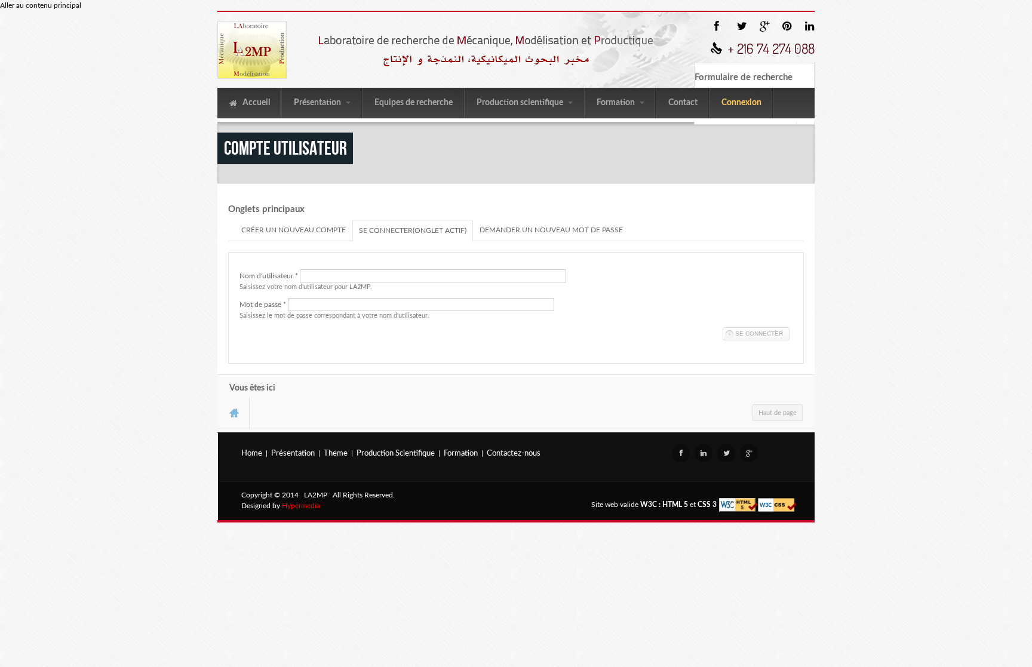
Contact (683, 103)
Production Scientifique (396, 453)
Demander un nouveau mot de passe (551, 229)
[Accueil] (252, 50)
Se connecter (412, 230)
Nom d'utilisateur (268, 275)
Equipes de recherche (413, 103)
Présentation (318, 103)
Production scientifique (521, 103)
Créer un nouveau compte (293, 229)
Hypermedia (301, 505)
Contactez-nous (513, 453)
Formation (617, 103)
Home (251, 453)
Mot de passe (262, 304)
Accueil (255, 103)
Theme (336, 453)
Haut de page (777, 413)
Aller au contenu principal (40, 5)
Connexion (741, 103)
